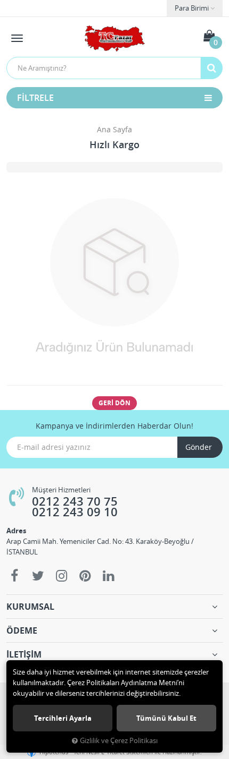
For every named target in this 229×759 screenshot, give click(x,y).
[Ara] (211, 68)
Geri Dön (114, 402)
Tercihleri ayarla (63, 718)
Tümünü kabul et (166, 718)
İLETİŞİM (24, 654)
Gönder (198, 447)
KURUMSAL (30, 606)
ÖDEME (21, 630)
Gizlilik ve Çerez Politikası (119, 740)
